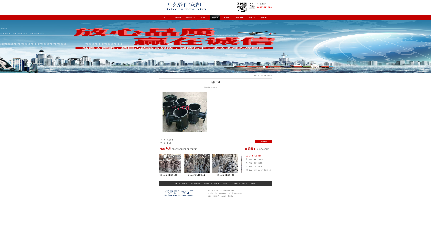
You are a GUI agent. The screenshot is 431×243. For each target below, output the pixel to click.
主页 (262, 75)
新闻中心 (227, 17)
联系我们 (264, 17)
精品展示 (215, 17)
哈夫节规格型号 (190, 17)
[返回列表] (263, 141)
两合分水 (170, 143)
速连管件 (170, 140)
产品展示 (202, 17)
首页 (165, 17)
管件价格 (178, 17)
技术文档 (239, 17)
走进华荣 (252, 17)
